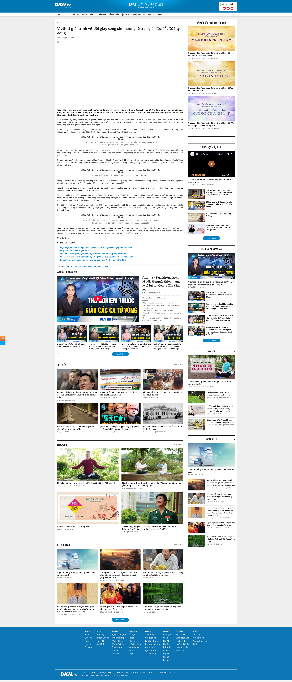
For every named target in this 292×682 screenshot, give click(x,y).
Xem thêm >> (178, 364)
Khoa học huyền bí (198, 637)
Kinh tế (87, 634)
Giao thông (88, 647)
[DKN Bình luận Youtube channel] (228, 8)
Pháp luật (88, 644)
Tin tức (195, 644)
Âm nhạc (132, 634)
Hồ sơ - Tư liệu (100, 641)
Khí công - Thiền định (183, 644)
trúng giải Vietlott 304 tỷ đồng (85, 266)
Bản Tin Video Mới (213, 249)
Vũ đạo (131, 653)
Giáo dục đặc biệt (150, 637)
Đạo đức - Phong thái (119, 634)
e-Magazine (136, 14)
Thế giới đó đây (100, 644)
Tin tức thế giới (100, 634)
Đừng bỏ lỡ (211, 439)
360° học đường (150, 653)
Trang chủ (59, 15)
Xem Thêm (120, 354)
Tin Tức (144, 293)
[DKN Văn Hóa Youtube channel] (232, 8)
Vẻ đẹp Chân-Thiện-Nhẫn (119, 14)
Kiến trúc (132, 641)
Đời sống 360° (168, 634)
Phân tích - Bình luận (102, 637)
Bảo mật (115, 676)
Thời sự (66, 14)
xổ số (107, 266)
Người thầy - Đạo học (151, 641)
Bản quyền (125, 676)
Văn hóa (93, 14)
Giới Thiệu (68, 7)
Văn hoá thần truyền (106, 580)
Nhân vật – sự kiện (211, 147)
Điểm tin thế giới (105, 397)
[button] (181, 353)
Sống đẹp (166, 644)
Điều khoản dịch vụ (103, 676)
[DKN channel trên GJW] (230, 4)
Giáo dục (148, 631)
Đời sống (102, 14)
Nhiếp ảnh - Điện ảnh (135, 644)
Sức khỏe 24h (180, 650)
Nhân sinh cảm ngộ (118, 637)
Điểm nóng (60, 400)
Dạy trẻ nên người (150, 650)
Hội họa (131, 637)
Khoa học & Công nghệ (152, 14)
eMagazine (211, 351)
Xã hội (87, 641)
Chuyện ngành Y (181, 641)
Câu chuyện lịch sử (149, 432)
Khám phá (103, 432)
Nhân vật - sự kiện (193, 185)
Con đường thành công (152, 644)
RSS (92, 676)
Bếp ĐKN (166, 641)
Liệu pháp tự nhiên (182, 647)
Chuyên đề (115, 650)
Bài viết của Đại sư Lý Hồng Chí (211, 23)
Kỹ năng (165, 650)
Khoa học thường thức (200, 641)
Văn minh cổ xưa (134, 647)
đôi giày (70, 266)
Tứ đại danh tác (117, 647)
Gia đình (165, 637)
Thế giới (75, 14)
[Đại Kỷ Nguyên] (63, 4)
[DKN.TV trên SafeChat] (221, 4)
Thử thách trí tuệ (150, 634)
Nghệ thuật (115, 653)
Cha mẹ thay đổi (150, 647)
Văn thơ (131, 650)
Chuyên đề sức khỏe (182, 637)
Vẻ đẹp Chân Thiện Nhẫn (65, 486)
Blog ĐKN (166, 653)
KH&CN (195, 631)
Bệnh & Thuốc (180, 634)
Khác (59, 23)
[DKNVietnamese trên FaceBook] (223, 4)
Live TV (84, 14)
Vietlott (100, 266)
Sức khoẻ (166, 660)
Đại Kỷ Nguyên (127, 673)
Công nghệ (196, 634)
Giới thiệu (85, 676)
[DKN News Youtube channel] (224, 8)
